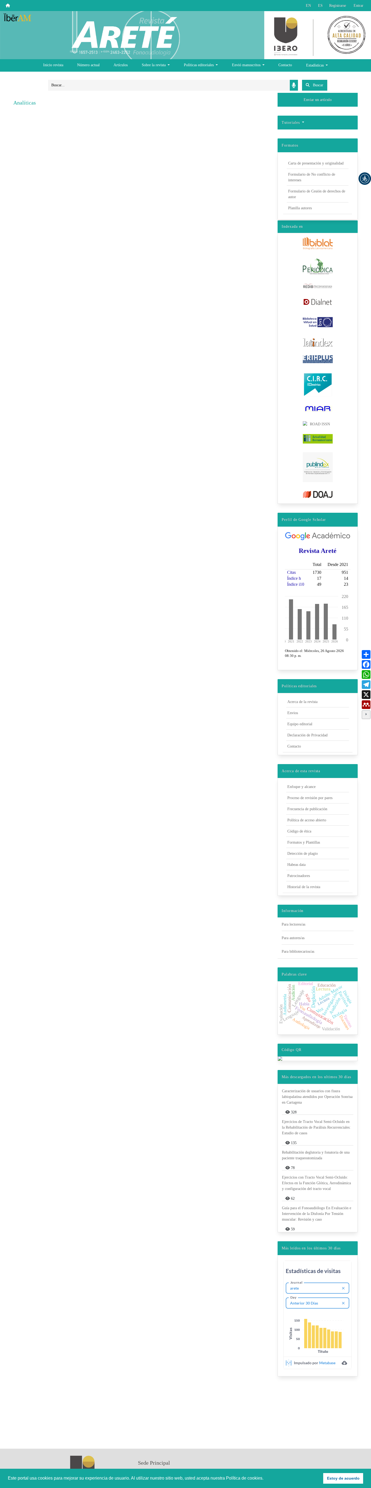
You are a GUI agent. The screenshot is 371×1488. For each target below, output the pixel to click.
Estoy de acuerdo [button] (343, 1478)
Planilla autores (300, 208)
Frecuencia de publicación (307, 809)
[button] (365, 178)
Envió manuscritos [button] (247, 65)
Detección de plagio (302, 853)
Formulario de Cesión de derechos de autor (316, 194)
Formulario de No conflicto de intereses (311, 177)
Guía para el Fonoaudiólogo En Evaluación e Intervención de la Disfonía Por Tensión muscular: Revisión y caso (316, 1213)
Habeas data (296, 865)
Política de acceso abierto (306, 820)
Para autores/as (293, 938)
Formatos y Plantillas (303, 842)
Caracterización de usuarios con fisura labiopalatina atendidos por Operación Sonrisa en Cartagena (317, 1096)
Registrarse (337, 6)
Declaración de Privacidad (307, 735)
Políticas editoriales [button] (199, 65)
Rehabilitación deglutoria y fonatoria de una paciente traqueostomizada (316, 1155)
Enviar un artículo (318, 100)
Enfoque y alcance (301, 787)
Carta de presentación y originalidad (316, 163)
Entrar (358, 6)
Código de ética (299, 831)
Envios (292, 713)
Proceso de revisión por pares (309, 798)
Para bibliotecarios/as (298, 951)
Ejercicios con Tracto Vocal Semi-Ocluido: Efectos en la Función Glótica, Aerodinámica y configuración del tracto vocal (316, 1183)
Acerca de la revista (302, 702)
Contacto (285, 65)
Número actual (88, 65)
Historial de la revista (303, 887)
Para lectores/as (293, 924)
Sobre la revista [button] (154, 65)
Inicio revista (53, 65)
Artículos (121, 65)
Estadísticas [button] (315, 65)
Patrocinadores (298, 876)
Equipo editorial (299, 724)
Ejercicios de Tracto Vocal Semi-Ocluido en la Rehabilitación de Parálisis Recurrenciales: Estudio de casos (316, 1127)
